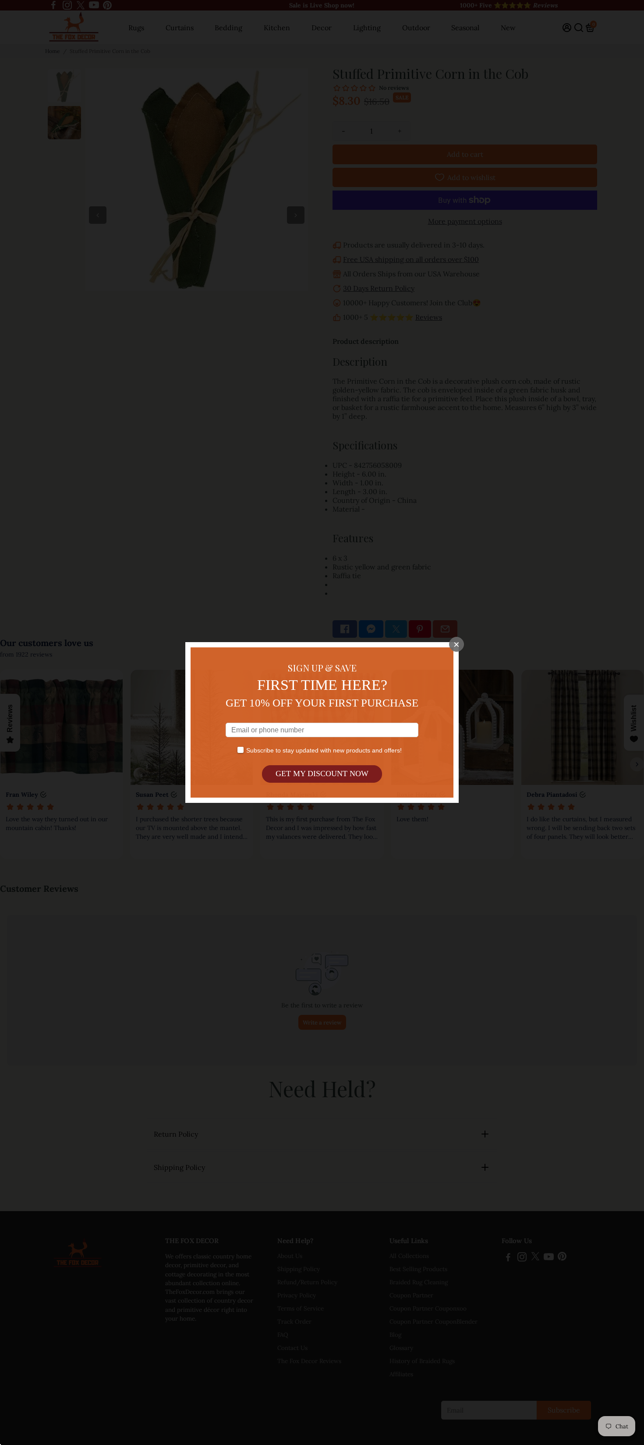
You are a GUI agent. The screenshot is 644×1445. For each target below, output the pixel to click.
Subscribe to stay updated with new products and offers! (324, 750)
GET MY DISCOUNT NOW (322, 773)
